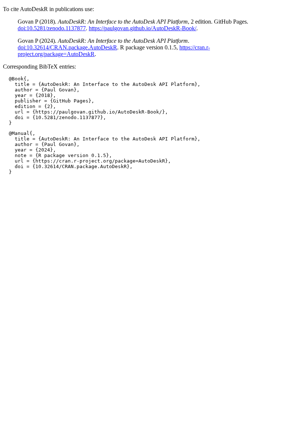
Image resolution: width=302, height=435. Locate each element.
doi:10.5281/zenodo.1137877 (52, 28)
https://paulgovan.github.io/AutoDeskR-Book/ (142, 28)
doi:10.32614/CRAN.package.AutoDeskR (67, 47)
